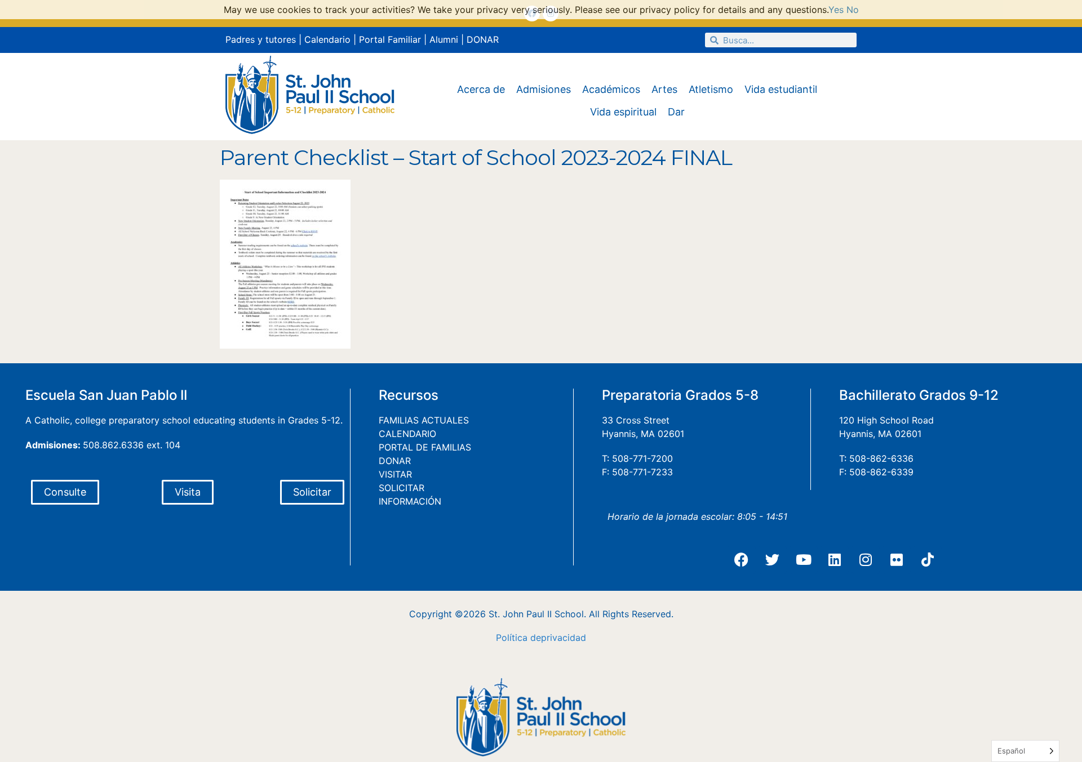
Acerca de (481, 89)
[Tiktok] (928, 560)
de (535, 637)
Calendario (327, 39)
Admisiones (543, 89)
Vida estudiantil (780, 89)
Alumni (443, 39)
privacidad (563, 637)
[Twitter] (773, 560)
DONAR (483, 39)
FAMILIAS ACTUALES (424, 420)
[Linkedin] (835, 560)
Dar (676, 112)
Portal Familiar (390, 39)
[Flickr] (897, 560)
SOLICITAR (401, 487)
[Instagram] (866, 560)
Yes (836, 9)
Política (511, 637)
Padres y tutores (260, 39)
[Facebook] (742, 560)
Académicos (611, 89)
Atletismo (711, 89)
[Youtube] (804, 560)
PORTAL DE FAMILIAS (425, 447)
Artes (664, 89)
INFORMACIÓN (410, 501)
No (852, 9)
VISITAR (395, 474)
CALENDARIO (407, 433)
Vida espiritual (623, 112)
